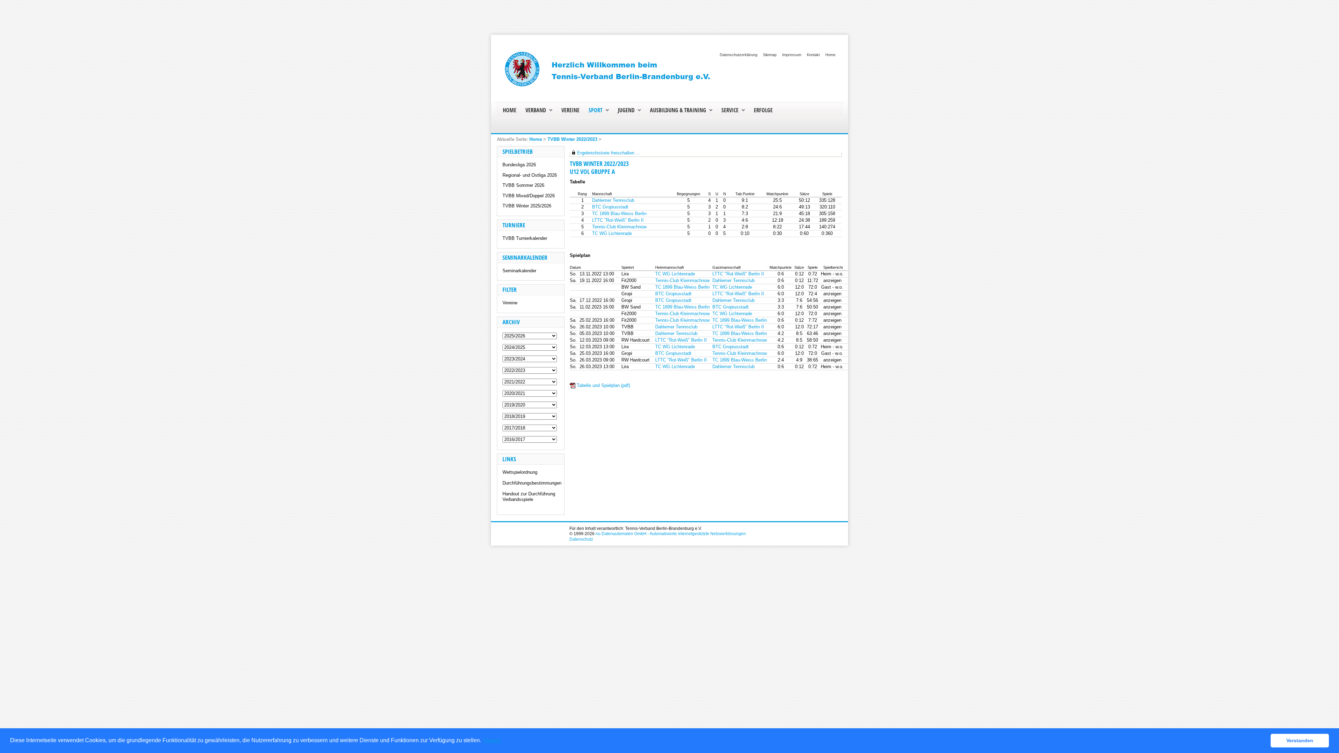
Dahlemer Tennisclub (613, 200)
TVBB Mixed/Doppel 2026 (528, 195)
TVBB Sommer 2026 (523, 185)
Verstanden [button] (1299, 740)
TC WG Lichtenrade (612, 233)
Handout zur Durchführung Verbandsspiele (528, 496)
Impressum (791, 55)
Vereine (509, 302)
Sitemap (770, 55)
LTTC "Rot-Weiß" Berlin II (618, 220)
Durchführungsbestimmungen (531, 483)
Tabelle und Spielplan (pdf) (603, 385)
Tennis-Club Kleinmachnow (619, 226)
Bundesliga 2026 (519, 164)
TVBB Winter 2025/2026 (526, 205)
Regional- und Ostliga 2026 (529, 175)
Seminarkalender (519, 270)
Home (830, 55)
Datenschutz (581, 539)
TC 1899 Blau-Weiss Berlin (619, 213)
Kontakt (813, 55)
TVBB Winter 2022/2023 (572, 139)
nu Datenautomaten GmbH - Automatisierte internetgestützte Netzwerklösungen (671, 533)
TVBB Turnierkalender (524, 238)
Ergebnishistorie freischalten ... (608, 152)
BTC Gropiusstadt (610, 207)
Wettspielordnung (519, 472)
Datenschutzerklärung (738, 55)
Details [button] (492, 740)
